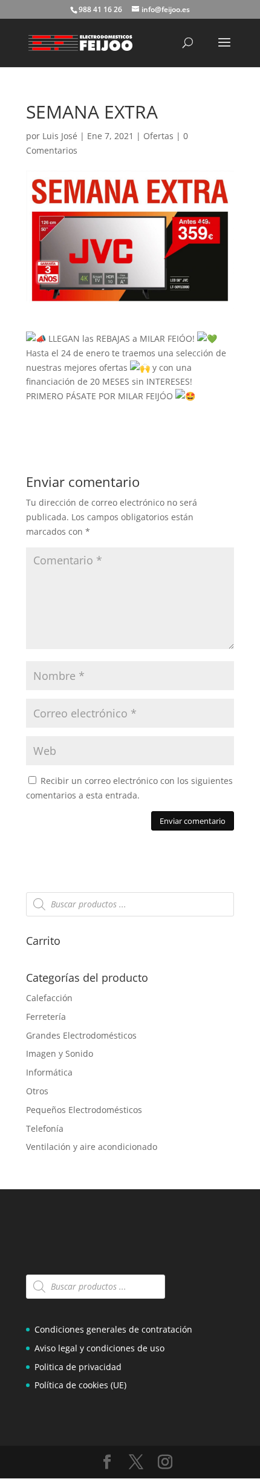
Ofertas (158, 136)
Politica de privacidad (78, 1367)
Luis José (59, 136)
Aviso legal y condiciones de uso (99, 1348)
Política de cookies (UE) (80, 1385)
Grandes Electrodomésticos (81, 1035)
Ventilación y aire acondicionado (91, 1146)
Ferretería (46, 1016)
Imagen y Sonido (59, 1053)
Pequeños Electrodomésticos (84, 1109)
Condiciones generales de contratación (113, 1329)
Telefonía (44, 1128)
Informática (49, 1072)
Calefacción (49, 998)
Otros (37, 1091)
